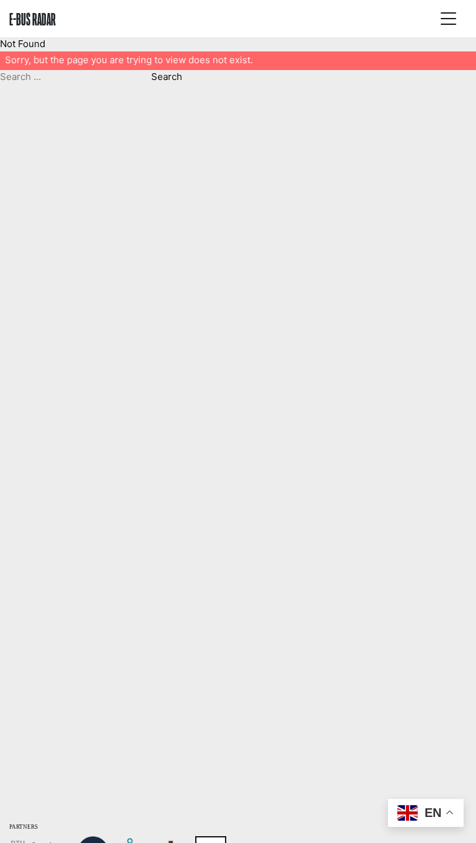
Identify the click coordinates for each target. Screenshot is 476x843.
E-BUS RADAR (32, 19)
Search (166, 76)
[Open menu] (448, 18)
